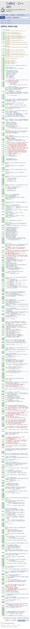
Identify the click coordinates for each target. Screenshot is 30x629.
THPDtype (8, 73)
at (15, 67)
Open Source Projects (5, 625)
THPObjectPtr (12, 299)
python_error (14, 239)
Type (19, 300)
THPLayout (8, 74)
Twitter (18, 625)
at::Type (8, 72)
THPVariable (19, 140)
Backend (24, 277)
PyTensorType (12, 70)
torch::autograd (18, 68)
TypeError (11, 110)
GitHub (14, 625)
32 (2, 70)
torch (12, 65)
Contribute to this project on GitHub (9, 626)
